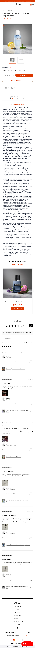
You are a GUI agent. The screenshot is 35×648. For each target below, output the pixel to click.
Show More (6, 433)
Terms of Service (17, 621)
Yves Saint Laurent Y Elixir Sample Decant (17, 302)
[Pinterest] (15, 88)
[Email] (6, 88)
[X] (12, 88)
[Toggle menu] (5, 4)
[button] (25, 326)
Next (33, 291)
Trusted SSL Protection (19, 99)
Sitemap (26, 646)
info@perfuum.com (18, 643)
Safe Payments (18, 97)
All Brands (17, 606)
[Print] (9, 88)
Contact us (17, 618)
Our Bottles (17, 615)
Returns (17, 612)
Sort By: (24, 342)
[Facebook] (3, 88)
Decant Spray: (6, 67)
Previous (2, 291)
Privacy (17, 624)
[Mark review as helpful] (31, 361)
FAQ (17, 609)
